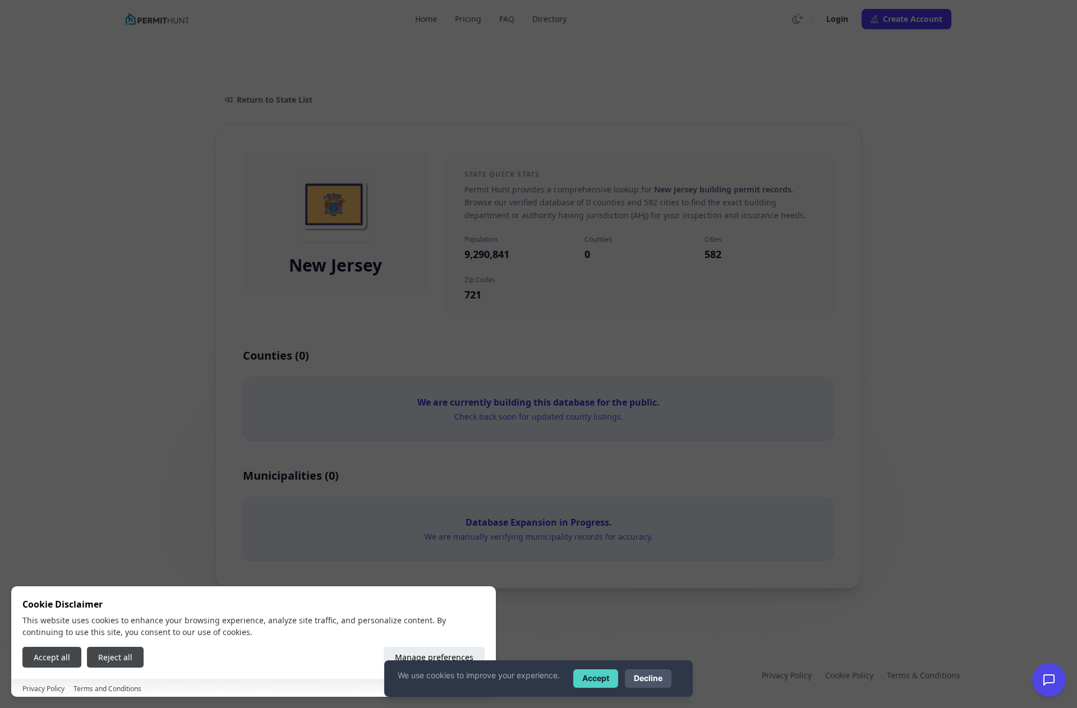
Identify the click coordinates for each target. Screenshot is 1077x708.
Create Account (912, 18)
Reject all (115, 657)
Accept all (52, 657)
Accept (595, 678)
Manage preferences (434, 657)
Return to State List (274, 99)
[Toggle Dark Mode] (797, 19)
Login (837, 18)
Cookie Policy (849, 675)
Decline (648, 678)
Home (426, 18)
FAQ (506, 18)
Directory (549, 18)
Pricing (468, 18)
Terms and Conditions (107, 688)
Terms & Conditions (923, 675)
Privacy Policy (787, 675)
